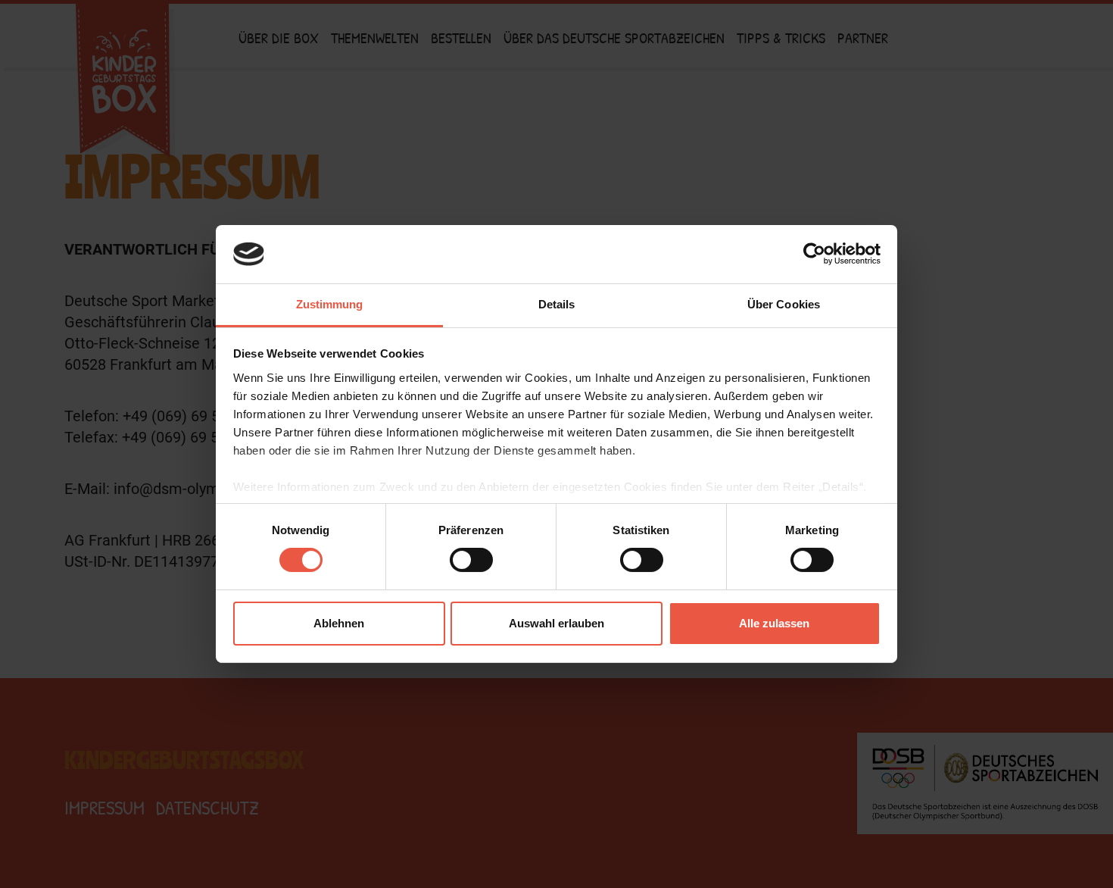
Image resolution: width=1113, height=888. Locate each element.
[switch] (471, 560)
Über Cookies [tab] (783, 304)
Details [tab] (556, 304)
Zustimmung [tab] (329, 304)
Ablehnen (338, 623)
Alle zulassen (774, 623)
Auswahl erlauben (556, 623)
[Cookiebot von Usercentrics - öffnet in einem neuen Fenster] (814, 253)
